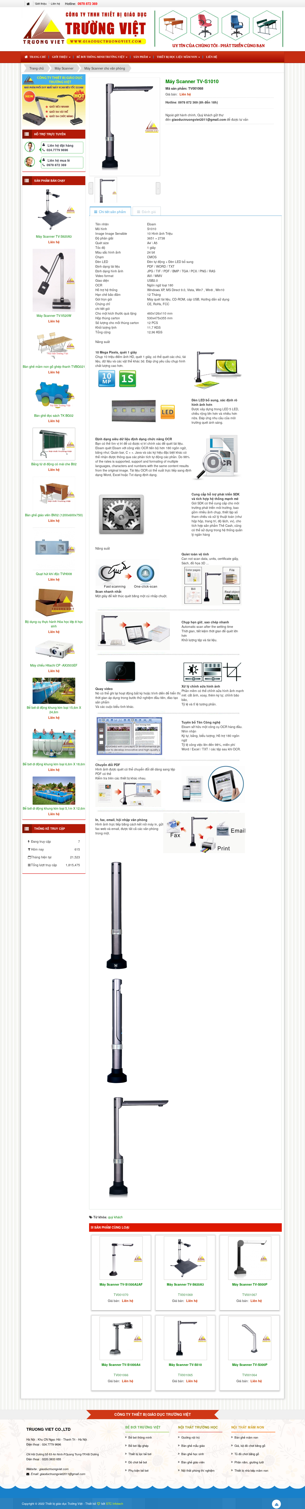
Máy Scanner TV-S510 (185, 1364)
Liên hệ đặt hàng (60, 145)
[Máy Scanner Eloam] (54, 100)
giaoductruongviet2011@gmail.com (62, 1474)
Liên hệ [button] (211, 57)
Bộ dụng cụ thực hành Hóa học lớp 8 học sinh (54, 623)
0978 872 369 (56, 165)
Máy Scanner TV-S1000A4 (121, 1364)
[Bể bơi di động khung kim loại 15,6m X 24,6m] (54, 690)
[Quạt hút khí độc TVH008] (54, 548)
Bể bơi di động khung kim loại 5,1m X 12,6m (54, 808)
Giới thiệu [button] (60, 57)
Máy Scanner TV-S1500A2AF (121, 1284)
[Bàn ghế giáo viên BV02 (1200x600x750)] (54, 493)
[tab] (110, 211)
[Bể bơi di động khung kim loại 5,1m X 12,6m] (54, 790)
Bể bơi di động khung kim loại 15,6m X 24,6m (54, 709)
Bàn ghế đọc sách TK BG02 (53, 415)
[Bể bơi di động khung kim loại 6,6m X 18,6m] (54, 742)
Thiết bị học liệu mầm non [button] (177, 57)
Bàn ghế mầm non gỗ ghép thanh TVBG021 (54, 366)
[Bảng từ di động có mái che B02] (54, 443)
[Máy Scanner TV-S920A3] (185, 1258)
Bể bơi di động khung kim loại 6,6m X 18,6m (54, 764)
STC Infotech (114, 1503)
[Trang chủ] (29, 3)
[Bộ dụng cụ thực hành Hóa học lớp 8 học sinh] (54, 601)
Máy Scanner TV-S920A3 (185, 1284)
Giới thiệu (41, 3)
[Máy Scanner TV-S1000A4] (121, 1338)
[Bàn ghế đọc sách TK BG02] (54, 395)
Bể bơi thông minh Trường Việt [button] (101, 57)
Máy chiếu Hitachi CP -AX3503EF (53, 665)
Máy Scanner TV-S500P (249, 1284)
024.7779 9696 (57, 150)
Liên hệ (55, 3)
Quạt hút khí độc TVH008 (54, 573)
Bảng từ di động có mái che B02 (54, 464)
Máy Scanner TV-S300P (249, 1364)
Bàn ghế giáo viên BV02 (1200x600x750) (54, 515)
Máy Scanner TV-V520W (54, 315)
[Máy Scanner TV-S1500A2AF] (121, 1258)
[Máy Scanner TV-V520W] (54, 280)
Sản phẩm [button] (141, 57)
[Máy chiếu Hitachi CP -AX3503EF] (54, 649)
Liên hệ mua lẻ (59, 160)
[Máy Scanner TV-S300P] (249, 1338)
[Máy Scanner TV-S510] (185, 1338)
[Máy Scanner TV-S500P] (249, 1258)
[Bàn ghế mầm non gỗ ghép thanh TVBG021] (54, 345)
